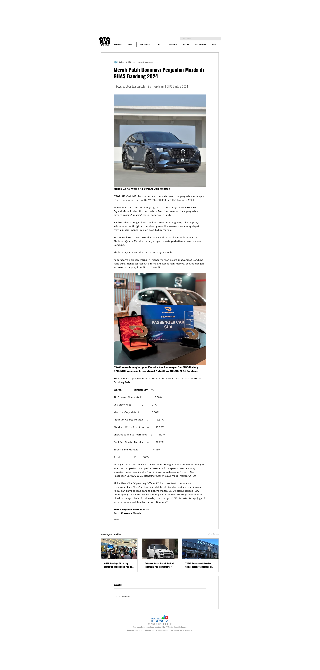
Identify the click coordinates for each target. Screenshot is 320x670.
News (116, 519)
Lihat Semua (213, 534)
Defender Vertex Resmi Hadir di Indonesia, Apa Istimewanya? (159, 565)
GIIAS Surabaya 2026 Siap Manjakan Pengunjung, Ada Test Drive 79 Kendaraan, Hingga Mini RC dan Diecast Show (119, 565)
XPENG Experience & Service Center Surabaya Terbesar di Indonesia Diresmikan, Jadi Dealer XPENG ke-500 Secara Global (198, 565)
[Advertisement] (75, 17)
